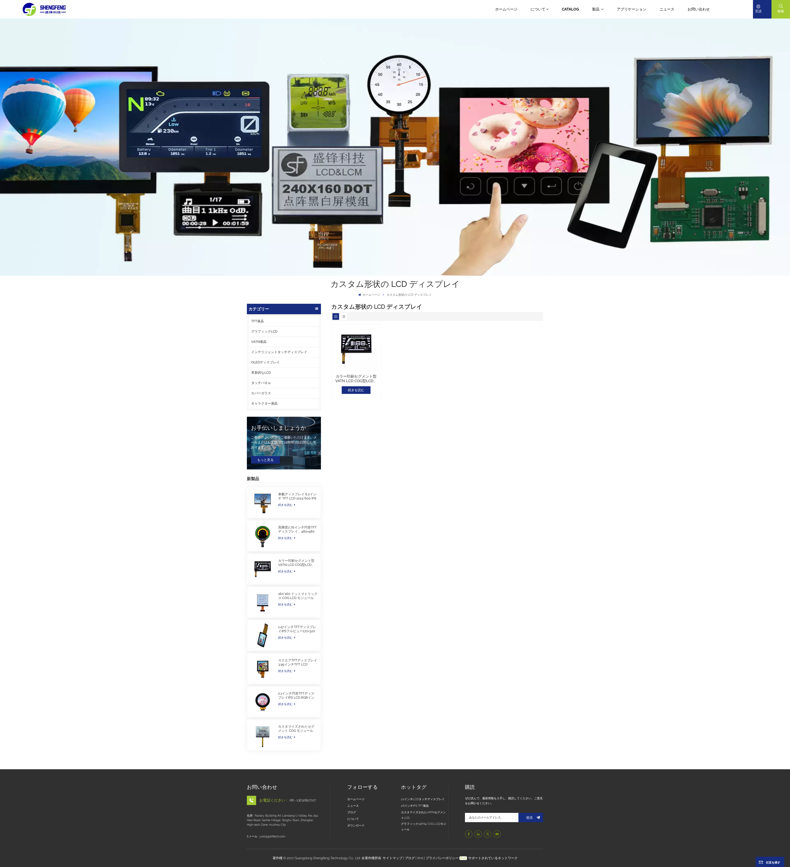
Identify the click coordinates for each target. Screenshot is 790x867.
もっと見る (265, 460)
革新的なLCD (261, 373)
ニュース (667, 9)
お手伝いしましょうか (278, 428)
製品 (596, 9)
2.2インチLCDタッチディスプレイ (423, 799)
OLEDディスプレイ (265, 362)
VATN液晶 (258, 342)
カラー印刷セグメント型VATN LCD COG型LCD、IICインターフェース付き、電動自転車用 (296, 563)
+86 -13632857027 (302, 800)
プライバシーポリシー (442, 858)
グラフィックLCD (264, 331)
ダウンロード (356, 825)
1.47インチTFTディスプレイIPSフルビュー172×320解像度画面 (297, 629)
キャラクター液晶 (264, 403)
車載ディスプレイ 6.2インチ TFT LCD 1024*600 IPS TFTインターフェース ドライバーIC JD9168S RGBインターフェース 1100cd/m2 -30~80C (297, 496)
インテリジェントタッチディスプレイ (279, 352)
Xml (420, 858)
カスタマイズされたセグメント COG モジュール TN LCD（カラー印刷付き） (296, 729)
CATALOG (570, 9)
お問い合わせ (699, 9)
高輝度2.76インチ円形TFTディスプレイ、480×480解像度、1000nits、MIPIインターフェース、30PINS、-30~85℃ (297, 529)
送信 (529, 817)
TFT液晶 (257, 321)
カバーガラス (261, 393)
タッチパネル (261, 383)
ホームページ (506, 9)
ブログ (351, 812)
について (538, 9)
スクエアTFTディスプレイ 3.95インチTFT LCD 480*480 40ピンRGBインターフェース (297, 662)
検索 (780, 11)
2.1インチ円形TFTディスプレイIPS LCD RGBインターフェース (296, 695)
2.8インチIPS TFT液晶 (415, 805)
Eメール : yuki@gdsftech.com (266, 836)
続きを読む (285, 504)
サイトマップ (393, 858)
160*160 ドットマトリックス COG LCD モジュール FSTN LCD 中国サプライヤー (297, 596)
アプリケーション (631, 9)
